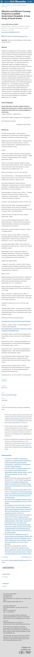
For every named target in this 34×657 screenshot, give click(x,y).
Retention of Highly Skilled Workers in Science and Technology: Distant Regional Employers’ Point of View (18, 519)
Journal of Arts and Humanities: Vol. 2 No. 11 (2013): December (18, 542)
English (4, 586)
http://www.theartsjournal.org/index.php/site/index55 (16, 321)
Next (29, 557)
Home (3, 5)
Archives (8, 5)
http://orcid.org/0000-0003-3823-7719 (10, 32)
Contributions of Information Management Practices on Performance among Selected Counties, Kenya (18, 493)
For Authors (5, 577)
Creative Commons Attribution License (14, 418)
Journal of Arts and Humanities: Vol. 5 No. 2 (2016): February (18, 474)
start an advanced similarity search (18, 560)
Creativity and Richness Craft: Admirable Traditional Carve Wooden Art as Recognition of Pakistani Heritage (18, 482)
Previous (5, 557)
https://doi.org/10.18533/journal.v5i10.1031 (16, 36)
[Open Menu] (1, 1)
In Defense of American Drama (23, 499)
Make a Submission (8, 567)
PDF (5, 380)
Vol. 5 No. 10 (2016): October (19, 5)
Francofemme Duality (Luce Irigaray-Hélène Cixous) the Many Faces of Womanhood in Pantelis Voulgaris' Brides (18, 470)
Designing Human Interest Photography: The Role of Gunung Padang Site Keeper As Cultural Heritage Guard (18, 549)
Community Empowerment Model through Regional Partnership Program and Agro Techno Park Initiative (18, 509)
